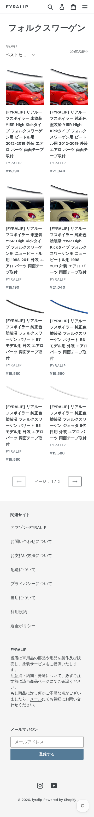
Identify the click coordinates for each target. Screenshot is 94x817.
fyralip (17, 6)
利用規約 (18, 611)
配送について (23, 569)
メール (36, 699)
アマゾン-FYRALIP (28, 527)
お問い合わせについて (31, 541)
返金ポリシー (23, 625)
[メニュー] (85, 7)
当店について (23, 597)
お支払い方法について (31, 555)
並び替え (12, 46)
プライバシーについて (31, 583)
